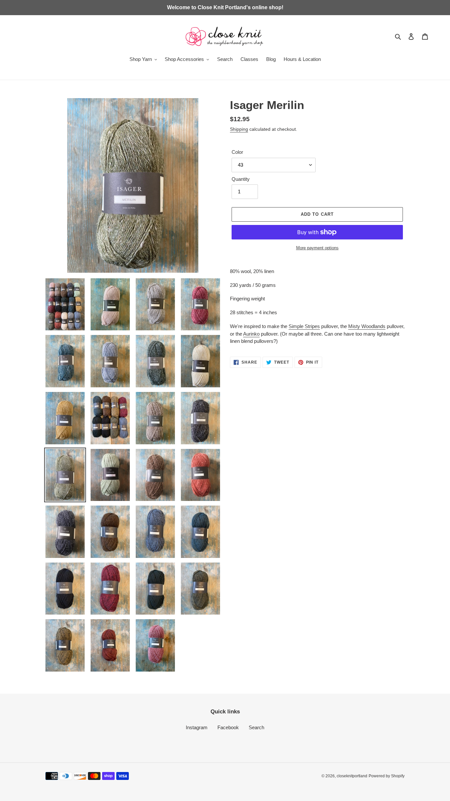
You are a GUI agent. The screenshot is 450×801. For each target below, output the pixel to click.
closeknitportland (352, 776)
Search (256, 727)
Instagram (197, 727)
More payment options (317, 247)
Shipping (239, 129)
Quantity (241, 179)
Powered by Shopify (387, 776)
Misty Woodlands (366, 326)
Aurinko (251, 334)
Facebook (228, 727)
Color (237, 152)
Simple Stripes (304, 326)
